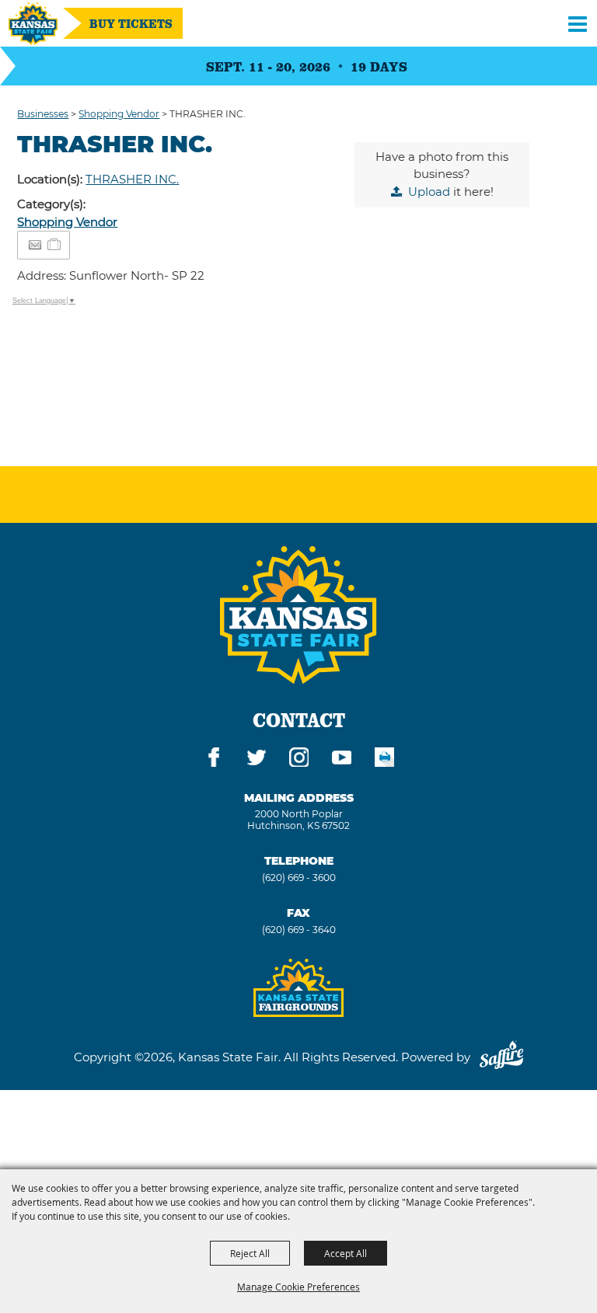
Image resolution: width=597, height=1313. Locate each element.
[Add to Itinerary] (54, 244)
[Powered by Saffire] (501, 1057)
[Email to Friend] (35, 245)
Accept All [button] (345, 1253)
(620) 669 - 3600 (299, 877)
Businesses (42, 114)
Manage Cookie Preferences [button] (298, 1286)
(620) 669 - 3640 (299, 929)
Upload (429, 191)
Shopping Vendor (119, 114)
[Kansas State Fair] (33, 23)
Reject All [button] (250, 1253)
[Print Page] (384, 759)
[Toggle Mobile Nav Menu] (577, 23)
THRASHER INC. (132, 179)
